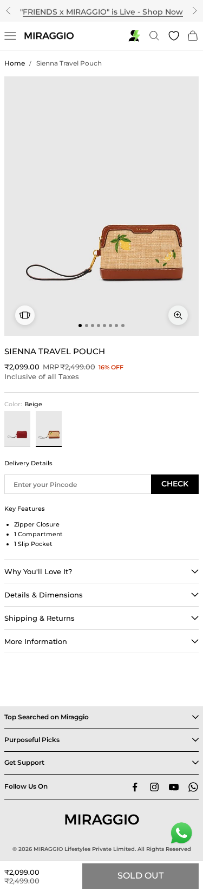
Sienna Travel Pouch (69, 63)
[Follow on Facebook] (134, 787)
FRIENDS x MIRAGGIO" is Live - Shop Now (103, 10)
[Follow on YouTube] (173, 787)
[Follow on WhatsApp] (193, 787)
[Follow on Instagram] (154, 787)
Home (14, 63)
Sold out (140, 875)
